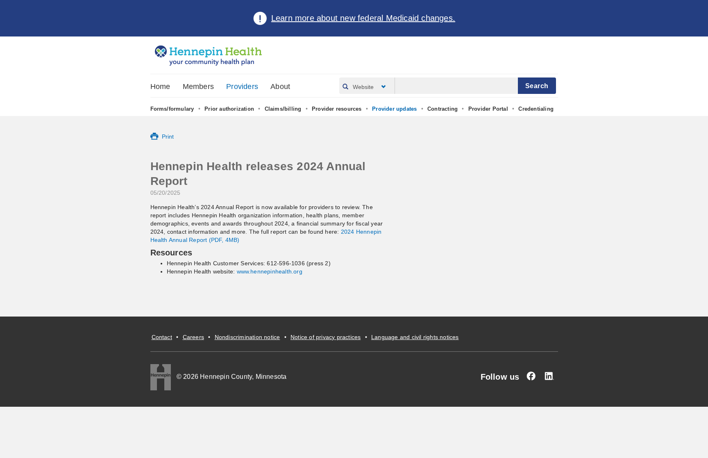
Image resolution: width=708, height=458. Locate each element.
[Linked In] (549, 376)
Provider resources (337, 109)
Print (168, 136)
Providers (242, 86)
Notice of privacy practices (325, 337)
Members (198, 86)
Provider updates (394, 109)
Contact (162, 337)
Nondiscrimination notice (247, 337)
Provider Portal (488, 109)
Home (160, 86)
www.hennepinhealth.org (269, 271)
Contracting (442, 109)
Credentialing (536, 109)
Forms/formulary (172, 109)
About (280, 86)
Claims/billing (283, 109)
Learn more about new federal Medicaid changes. (363, 18)
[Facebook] (531, 376)
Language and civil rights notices (415, 337)
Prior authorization (229, 109)
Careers (193, 337)
